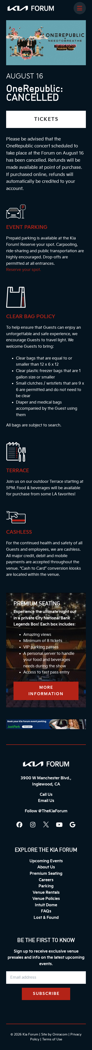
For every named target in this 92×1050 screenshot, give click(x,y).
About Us (46, 867)
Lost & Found (46, 917)
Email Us (46, 801)
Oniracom (60, 1034)
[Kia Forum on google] (72, 824)
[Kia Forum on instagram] (33, 824)
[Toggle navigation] (80, 8)
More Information (45, 690)
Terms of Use (52, 1039)
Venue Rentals (46, 892)
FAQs (46, 911)
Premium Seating (46, 873)
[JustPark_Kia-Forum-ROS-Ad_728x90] (46, 724)
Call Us (46, 794)
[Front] (46, 764)
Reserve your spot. (23, 269)
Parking (46, 886)
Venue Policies (46, 898)
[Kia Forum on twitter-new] (46, 824)
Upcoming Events (46, 861)
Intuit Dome (46, 905)
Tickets (46, 119)
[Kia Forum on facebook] (19, 824)
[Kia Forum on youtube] (59, 824)
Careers (46, 880)
